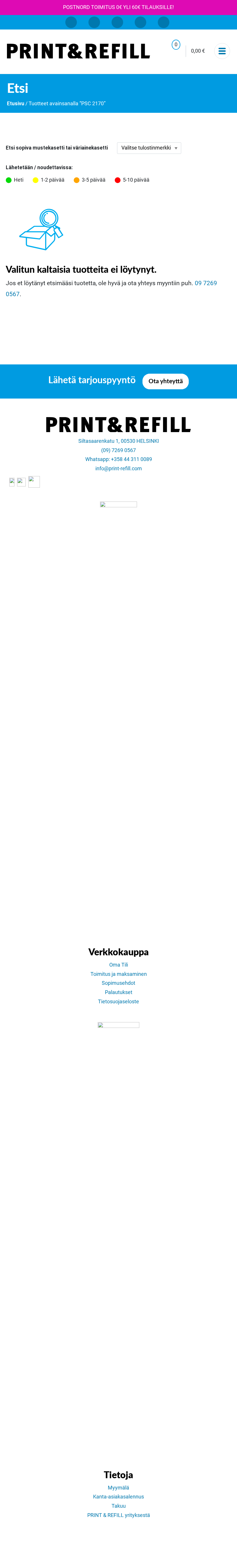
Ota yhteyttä (166, 381)
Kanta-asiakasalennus (118, 1497)
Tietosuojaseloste (118, 1001)
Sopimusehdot (118, 983)
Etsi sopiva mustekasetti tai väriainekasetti (57, 148)
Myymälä (118, 1488)
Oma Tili (118, 965)
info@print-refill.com (118, 468)
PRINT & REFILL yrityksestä (118, 1515)
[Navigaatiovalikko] (222, 51)
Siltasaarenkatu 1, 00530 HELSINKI (118, 441)
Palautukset (118, 992)
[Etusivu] (78, 51)
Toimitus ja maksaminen (118, 974)
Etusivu (15, 103)
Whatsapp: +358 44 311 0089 (118, 459)
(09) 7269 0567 (118, 450)
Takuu (119, 1506)
